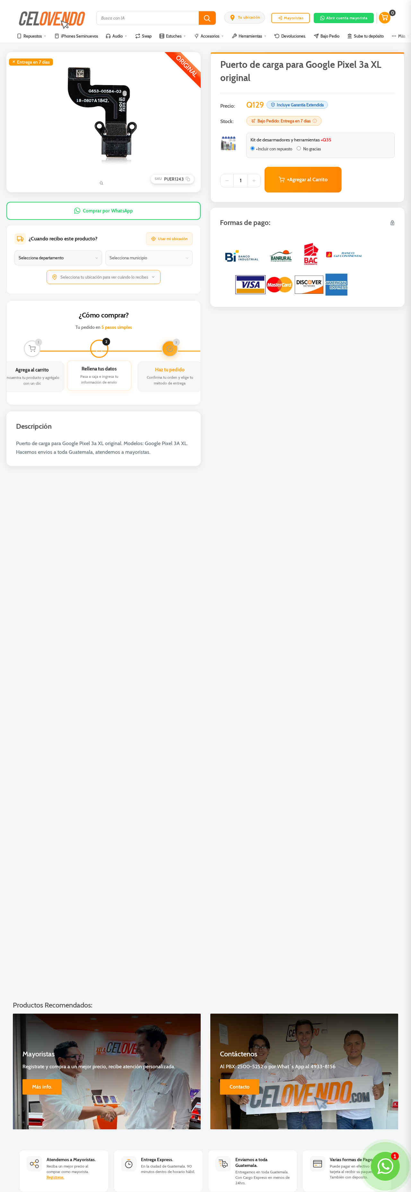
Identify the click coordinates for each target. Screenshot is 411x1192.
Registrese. (55, 1177)
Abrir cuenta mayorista (346, 17)
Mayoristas (293, 17)
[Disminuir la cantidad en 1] (227, 180)
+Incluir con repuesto (274, 148)
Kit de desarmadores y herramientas (290, 140)
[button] (244, 17)
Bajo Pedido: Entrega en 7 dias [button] (284, 120)
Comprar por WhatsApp (108, 211)
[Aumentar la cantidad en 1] (254, 180)
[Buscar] (207, 18)
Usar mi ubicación (173, 238)
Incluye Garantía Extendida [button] (300, 104)
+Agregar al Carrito (307, 179)
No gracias (311, 148)
